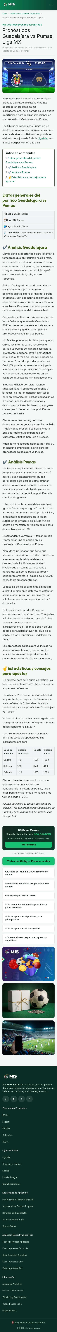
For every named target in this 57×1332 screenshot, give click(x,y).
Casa (4, 13)
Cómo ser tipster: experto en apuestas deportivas (26, 939)
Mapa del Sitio (9, 1310)
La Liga (5, 1171)
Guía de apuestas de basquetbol (22, 928)
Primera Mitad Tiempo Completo (18, 1199)
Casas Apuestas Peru (12, 1268)
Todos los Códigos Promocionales (28, 861)
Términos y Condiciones (14, 1297)
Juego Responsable (12, 1304)
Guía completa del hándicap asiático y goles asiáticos (26, 906)
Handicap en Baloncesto (14, 1213)
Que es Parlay (9, 1226)
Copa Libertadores (11, 1184)
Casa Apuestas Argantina (14, 1255)
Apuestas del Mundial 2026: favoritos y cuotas (26, 873)
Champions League (11, 1164)
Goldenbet (7, 1135)
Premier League (9, 1177)
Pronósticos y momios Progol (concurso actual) (27, 885)
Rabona (6, 1128)
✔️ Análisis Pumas (19, 172)
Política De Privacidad (13, 1290)
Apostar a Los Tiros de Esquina (17, 1206)
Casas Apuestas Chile (13, 1261)
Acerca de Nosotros (12, 1284)
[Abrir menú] (51, 5)
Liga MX (6, 1157)
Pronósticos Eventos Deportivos (25, 13)
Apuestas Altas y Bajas (13, 1219)
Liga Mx (43, 138)
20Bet (5, 1142)
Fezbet (5, 1122)
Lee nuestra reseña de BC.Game (28, 853)
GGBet (5, 1115)
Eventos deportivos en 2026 (20, 895)
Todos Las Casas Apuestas (15, 1242)
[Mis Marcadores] (8, 4)
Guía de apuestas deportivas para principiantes (23, 918)
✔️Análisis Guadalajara (22, 167)
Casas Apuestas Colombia (15, 1248)
